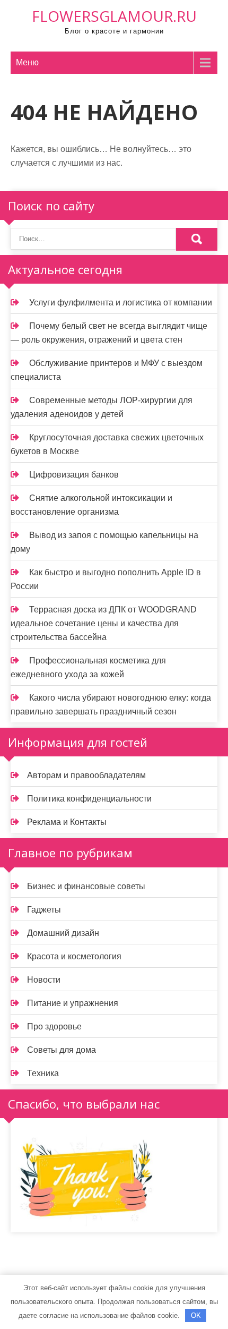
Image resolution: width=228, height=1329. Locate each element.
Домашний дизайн (63, 933)
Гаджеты (44, 909)
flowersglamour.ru (114, 16)
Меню (27, 62)
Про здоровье (54, 1026)
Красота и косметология (74, 956)
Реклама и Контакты (67, 822)
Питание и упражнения (72, 1003)
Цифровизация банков (74, 474)
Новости (43, 979)
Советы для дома (61, 1049)
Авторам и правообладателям (86, 775)
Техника (43, 1073)
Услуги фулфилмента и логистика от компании (120, 302)
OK (196, 1315)
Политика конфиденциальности (89, 798)
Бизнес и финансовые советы (86, 886)
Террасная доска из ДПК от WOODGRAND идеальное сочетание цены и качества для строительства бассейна (104, 623)
